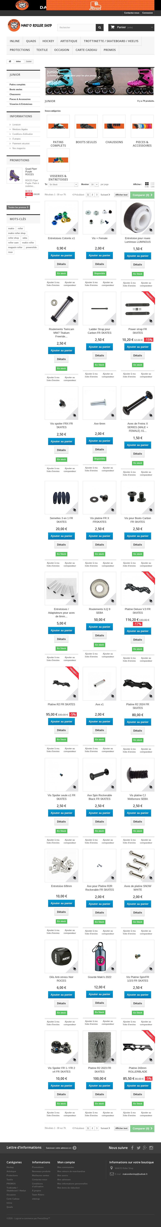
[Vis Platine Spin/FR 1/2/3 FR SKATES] (137, 956)
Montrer (85, 184)
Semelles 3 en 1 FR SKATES (61, 520)
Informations (21, 116)
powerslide (31, 247)
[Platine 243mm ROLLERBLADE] (137, 1047)
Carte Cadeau (86, 50)
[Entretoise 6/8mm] (61, 865)
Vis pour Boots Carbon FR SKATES (137, 520)
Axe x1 (99, 704)
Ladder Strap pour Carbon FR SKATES (99, 331)
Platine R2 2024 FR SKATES (137, 706)
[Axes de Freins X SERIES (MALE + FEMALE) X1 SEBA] (137, 403)
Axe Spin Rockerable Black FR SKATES (99, 797)
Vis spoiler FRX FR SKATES (61, 425)
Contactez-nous (131, 13)
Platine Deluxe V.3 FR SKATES (137, 611)
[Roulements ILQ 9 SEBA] (99, 588)
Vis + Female (99, 238)
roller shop (13, 238)
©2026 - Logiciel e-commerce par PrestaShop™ (28, 1218)
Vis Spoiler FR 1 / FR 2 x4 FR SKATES (61, 1070)
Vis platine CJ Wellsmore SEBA (138, 797)
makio (11, 228)
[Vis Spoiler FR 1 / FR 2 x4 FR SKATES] (61, 1047)
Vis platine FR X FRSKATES (99, 520)
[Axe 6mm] (99, 403)
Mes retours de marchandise (71, 1171)
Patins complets (17, 84)
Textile (42, 50)
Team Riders (38, 1195)
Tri (46, 184)
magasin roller (15, 247)
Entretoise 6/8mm (61, 886)
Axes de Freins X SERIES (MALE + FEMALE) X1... (137, 427)
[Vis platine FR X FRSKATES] (99, 498)
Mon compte (66, 1162)
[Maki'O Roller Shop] (80, 5)
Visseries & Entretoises (21, 104)
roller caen (13, 242)
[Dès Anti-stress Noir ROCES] (61, 956)
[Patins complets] (58, 126)
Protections (20, 50)
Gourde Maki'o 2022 (99, 977)
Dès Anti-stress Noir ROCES (61, 979)
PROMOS (110, 50)
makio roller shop (16, 233)
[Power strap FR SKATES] (137, 308)
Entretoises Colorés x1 (61, 238)
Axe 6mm (99, 423)
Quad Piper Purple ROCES (31, 171)
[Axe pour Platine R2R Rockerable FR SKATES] (99, 865)
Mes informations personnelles (72, 1184)
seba (24, 238)
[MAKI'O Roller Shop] (30, 25)
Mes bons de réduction (68, 1188)
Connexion (147, 13)
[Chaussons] (114, 126)
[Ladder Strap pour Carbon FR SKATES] (99, 308)
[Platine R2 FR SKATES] (61, 684)
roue (10, 252)
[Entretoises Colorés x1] (61, 217)
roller (20, 228)
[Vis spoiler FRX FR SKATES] (61, 403)
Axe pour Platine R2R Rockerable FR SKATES (99, 888)
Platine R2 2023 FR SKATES (99, 1070)
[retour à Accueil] (10, 62)
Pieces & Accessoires (20, 99)
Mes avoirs (62, 1175)
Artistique (68, 41)
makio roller (28, 242)
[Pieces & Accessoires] (142, 126)
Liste (152, 187)
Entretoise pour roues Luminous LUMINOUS (138, 240)
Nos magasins (18, 148)
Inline (15, 41)
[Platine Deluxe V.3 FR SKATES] (137, 588)
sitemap (36, 1199)
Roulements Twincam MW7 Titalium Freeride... (61, 333)
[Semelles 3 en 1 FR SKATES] (61, 498)
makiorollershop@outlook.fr (135, 1174)
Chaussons (15, 94)
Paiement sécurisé (20, 143)
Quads (31, 41)
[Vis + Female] (99, 217)
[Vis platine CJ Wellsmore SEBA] (137, 774)
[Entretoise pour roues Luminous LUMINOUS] (137, 217)
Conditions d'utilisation (22, 134)
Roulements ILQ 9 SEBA (99, 611)
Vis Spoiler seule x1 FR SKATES (61, 797)
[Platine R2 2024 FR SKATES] (137, 684)
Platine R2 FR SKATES (61, 704)
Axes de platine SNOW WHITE (137, 888)
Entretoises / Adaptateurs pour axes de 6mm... (61, 613)
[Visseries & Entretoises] (58, 160)
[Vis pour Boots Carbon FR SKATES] (137, 498)
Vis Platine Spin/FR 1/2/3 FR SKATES (137, 979)
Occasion (61, 50)
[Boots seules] (86, 126)
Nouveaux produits (41, 1171)
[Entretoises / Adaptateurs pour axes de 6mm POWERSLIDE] (61, 588)
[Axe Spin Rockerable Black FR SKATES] (99, 774)
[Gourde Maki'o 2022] (99, 956)
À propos (16, 139)
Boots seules (16, 89)
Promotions (19, 160)
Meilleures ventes (40, 1175)
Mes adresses (64, 1179)
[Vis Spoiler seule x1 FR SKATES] (61, 774)
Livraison (16, 124)
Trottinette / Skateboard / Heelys (111, 41)
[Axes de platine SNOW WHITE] (137, 865)
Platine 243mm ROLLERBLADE (137, 1070)
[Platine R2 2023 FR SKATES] (99, 1047)
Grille (147, 187)
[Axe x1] (99, 684)
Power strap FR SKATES (137, 331)
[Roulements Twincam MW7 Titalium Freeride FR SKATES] (61, 308)
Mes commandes (65, 1167)
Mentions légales (20, 129)
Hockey (48, 41)
